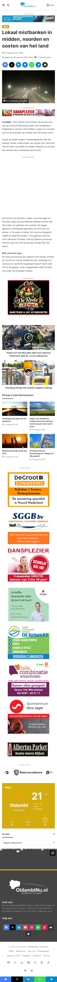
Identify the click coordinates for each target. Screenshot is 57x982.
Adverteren (21, 951)
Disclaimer (26, 955)
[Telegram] (38, 65)
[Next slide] (53, 772)
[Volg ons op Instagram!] (52, 852)
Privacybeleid (43, 951)
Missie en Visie (13, 955)
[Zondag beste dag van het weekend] (14, 409)
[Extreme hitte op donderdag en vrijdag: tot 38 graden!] (42, 441)
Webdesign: (34, 947)
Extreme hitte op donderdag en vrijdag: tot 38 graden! (42, 453)
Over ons (31, 951)
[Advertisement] (28, 187)
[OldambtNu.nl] (28, 5)
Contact (46, 955)
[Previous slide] (4, 772)
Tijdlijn (11, 951)
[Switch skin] (8, 6)
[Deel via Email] (45, 65)
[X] (12, 65)
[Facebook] (5, 65)
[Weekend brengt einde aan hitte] (14, 441)
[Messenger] (25, 65)
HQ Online (43, 947)
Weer (6, 26)
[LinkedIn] (18, 65)
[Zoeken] (3, 6)
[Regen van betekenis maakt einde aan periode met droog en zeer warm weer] (42, 409)
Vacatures (37, 955)
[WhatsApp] (31, 65)
